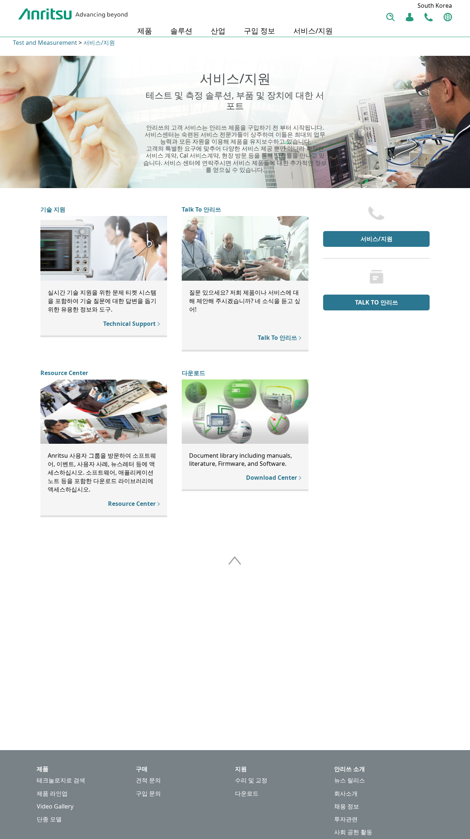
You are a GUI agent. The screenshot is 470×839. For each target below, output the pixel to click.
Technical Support (129, 324)
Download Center (271, 477)
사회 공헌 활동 (353, 832)
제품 (144, 31)
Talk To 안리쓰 (201, 209)
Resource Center (64, 373)
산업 (218, 31)
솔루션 (181, 31)
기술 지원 (52, 209)
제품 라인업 (52, 793)
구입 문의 (148, 793)
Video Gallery (55, 806)
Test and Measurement (45, 43)
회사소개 (346, 793)
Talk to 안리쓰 (376, 302)
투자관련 (346, 819)
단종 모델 (49, 819)
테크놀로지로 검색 (61, 780)
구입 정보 (259, 31)
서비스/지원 (313, 31)
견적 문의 (148, 780)
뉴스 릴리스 (349, 780)
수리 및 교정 (251, 780)
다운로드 (193, 373)
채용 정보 (346, 806)
